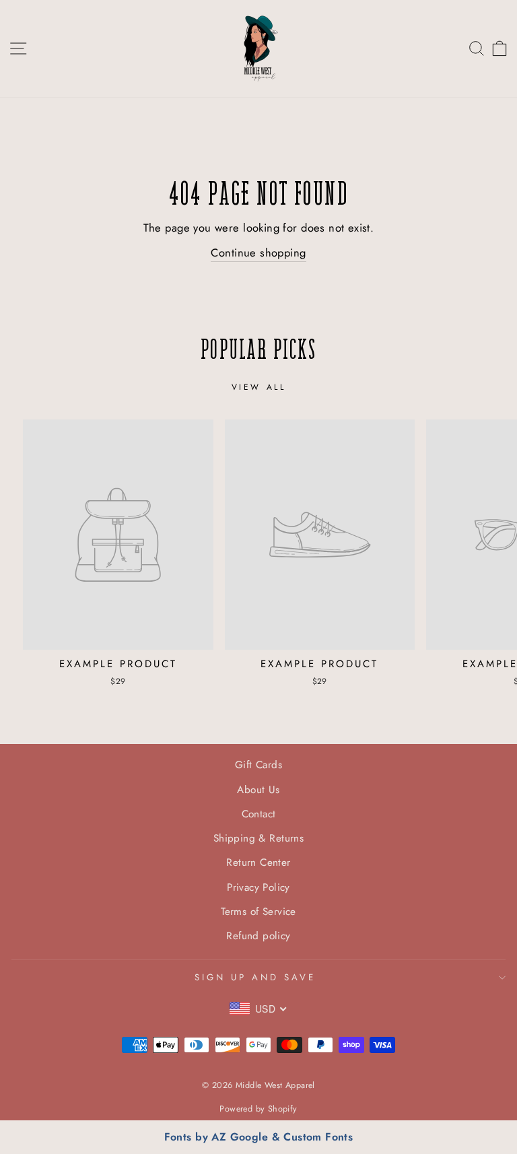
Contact (259, 814)
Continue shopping (258, 252)
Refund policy (258, 935)
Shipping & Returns (258, 838)
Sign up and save (255, 977)
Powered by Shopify (258, 1109)
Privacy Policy (258, 887)
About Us (258, 789)
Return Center (258, 862)
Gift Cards (258, 764)
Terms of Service (258, 911)
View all (259, 387)
